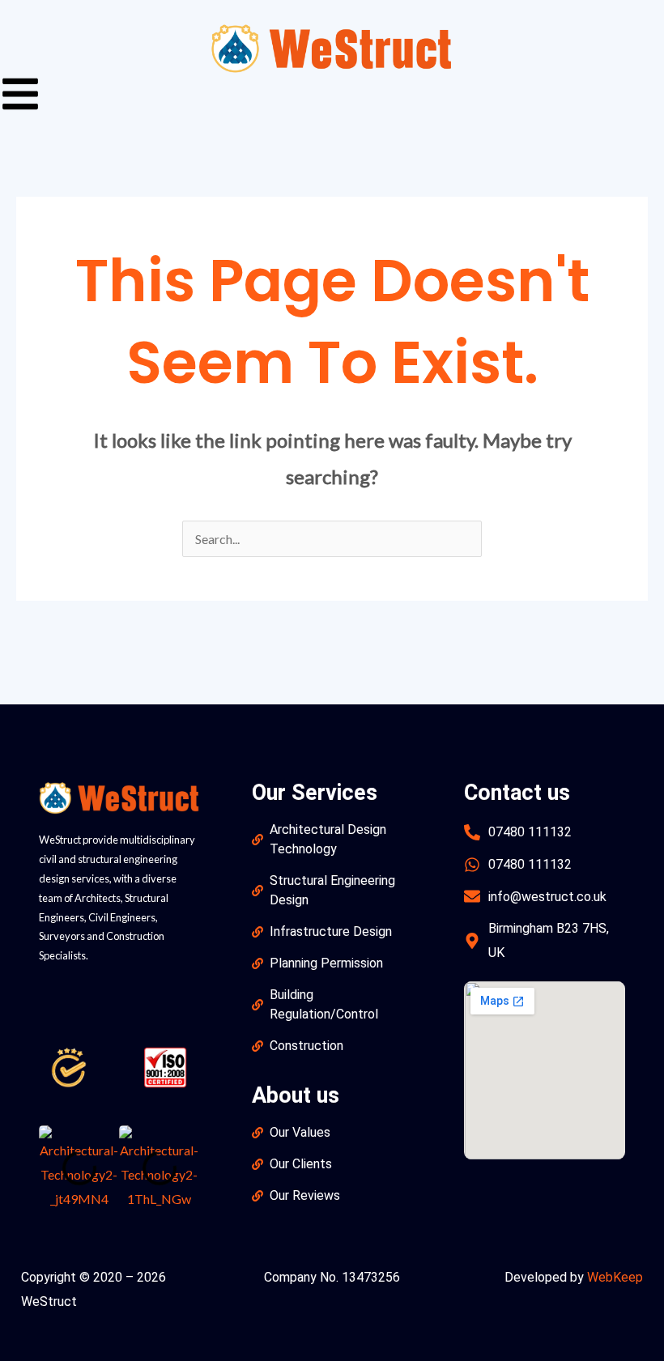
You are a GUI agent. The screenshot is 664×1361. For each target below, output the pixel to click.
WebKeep (615, 1277)
